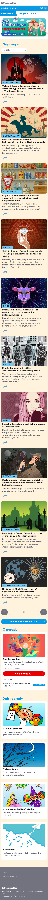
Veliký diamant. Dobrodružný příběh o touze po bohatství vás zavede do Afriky (22, 253)
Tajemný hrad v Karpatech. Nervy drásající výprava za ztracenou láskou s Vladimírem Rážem (23, 88)
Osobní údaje (27, 891)
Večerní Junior (11, 769)
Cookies (16, 891)
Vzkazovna (9, 849)
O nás (4, 873)
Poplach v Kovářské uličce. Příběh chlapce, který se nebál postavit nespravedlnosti (20, 198)
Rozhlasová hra (11, 659)
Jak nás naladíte (9, 876)
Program (24, 13)
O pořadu (10, 629)
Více (34, 13)
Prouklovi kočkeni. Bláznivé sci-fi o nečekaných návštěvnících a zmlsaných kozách (20, 312)
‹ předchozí (4, 612)
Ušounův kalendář (12, 729)
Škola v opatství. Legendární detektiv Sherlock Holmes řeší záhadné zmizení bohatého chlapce (22, 482)
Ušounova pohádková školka (18, 809)
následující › (43, 612)
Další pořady (13, 698)
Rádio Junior (39, 685)
